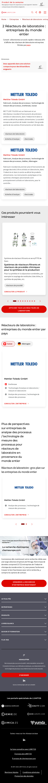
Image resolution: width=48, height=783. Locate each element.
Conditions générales (31, 772)
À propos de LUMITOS (23, 754)
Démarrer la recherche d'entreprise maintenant (24, 583)
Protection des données (24, 776)
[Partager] (36, 12)
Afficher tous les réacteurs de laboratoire (24, 309)
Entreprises (6, 607)
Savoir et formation (10, 631)
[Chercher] (32, 12)
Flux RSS (5, 640)
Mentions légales (11, 772)
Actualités (6, 599)
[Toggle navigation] (45, 12)
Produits (5, 615)
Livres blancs (7, 623)
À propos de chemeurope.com (24, 758)
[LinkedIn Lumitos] (24, 740)
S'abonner (24, 675)
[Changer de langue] (40, 12)
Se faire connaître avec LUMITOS (23, 749)
